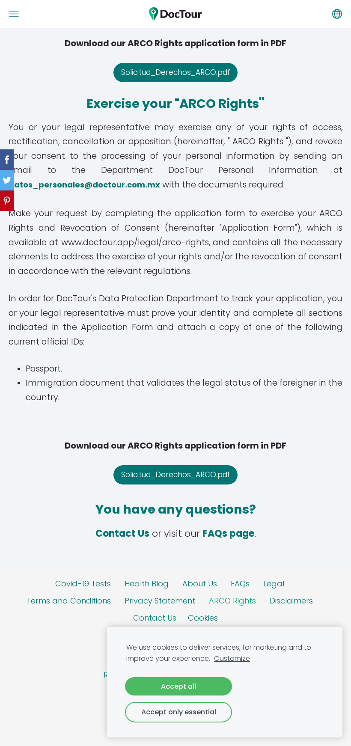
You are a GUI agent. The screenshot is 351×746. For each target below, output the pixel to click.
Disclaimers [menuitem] (291, 600)
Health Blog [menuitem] (147, 583)
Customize (232, 658)
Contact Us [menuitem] (154, 617)
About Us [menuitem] (199, 583)
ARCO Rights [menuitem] (232, 600)
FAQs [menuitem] (240, 583)
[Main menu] (14, 14)
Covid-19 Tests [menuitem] (83, 583)
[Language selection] (337, 14)
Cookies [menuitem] (203, 617)
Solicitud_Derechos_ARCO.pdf (175, 72)
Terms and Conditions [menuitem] (69, 600)
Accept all (178, 686)
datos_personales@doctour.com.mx (84, 184)
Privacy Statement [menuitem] (160, 600)
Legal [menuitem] (273, 583)
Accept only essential (178, 712)
